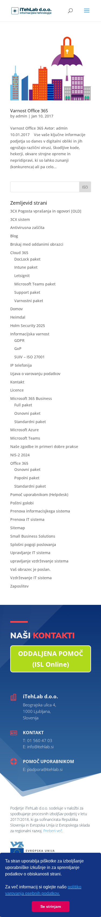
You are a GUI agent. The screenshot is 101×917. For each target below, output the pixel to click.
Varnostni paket (28, 300)
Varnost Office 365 (29, 111)
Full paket (23, 404)
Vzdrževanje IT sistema (31, 577)
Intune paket (25, 267)
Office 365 (19, 463)
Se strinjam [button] (50, 906)
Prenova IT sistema (27, 519)
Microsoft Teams (25, 438)
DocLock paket (27, 259)
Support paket (27, 292)
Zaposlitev (19, 586)
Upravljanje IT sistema (30, 552)
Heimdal (17, 317)
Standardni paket (30, 421)
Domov (16, 308)
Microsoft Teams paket (34, 283)
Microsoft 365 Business (31, 398)
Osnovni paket (27, 413)
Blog (14, 235)
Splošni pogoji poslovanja (33, 544)
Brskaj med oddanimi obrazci (36, 244)
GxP (18, 348)
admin (21, 116)
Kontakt (17, 382)
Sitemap (17, 527)
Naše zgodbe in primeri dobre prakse (44, 446)
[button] (61, 894)
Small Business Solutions (32, 536)
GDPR (19, 340)
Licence (17, 390)
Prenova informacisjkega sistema (40, 511)
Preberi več (52, 830)
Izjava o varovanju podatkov (35, 373)
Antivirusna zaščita (27, 227)
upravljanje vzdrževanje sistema (39, 561)
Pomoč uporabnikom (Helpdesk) (39, 494)
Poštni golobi (22, 502)
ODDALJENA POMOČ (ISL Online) (50, 659)
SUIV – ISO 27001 (29, 356)
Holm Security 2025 (27, 325)
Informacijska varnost (29, 333)
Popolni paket (26, 477)
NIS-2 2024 (20, 454)
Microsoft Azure (24, 429)
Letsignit (22, 275)
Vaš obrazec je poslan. (30, 569)
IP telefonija (21, 365)
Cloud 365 (19, 252)
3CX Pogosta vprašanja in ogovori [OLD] (45, 211)
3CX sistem (20, 219)
